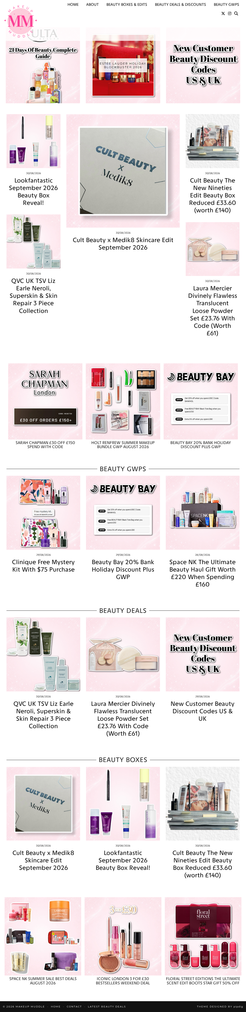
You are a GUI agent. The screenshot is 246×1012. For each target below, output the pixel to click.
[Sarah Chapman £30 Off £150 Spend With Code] (45, 401)
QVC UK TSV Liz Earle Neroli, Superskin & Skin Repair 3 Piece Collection (33, 296)
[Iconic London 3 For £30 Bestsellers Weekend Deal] (123, 936)
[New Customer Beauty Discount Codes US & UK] (203, 654)
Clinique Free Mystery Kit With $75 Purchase (43, 565)
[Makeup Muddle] (20, 21)
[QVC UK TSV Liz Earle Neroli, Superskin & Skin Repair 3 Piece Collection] (33, 241)
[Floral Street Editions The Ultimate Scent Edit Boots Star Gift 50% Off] (203, 936)
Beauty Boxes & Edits (126, 4)
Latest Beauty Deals (107, 1006)
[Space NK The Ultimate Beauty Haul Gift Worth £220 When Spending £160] (203, 512)
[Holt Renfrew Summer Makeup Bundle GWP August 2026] (123, 401)
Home (73, 4)
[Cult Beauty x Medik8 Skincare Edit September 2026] (123, 171)
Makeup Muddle (30, 1006)
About (92, 4)
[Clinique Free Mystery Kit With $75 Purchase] (43, 512)
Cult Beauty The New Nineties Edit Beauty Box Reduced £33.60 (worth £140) (212, 195)
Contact (74, 1006)
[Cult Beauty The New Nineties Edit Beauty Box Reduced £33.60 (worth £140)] (213, 141)
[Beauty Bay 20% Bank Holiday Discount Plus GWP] (201, 401)
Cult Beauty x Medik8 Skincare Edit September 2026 (123, 243)
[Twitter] (223, 13)
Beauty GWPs (226, 4)
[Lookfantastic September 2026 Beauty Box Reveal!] (33, 141)
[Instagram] (229, 13)
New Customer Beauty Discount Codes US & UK (202, 711)
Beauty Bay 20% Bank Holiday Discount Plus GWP (123, 569)
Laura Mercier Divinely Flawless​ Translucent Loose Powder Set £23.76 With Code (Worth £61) (212, 311)
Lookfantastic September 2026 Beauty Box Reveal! (33, 192)
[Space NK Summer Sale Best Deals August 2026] (43, 936)
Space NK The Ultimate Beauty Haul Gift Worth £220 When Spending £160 (202, 573)
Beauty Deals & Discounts (180, 4)
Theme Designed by (220, 1006)
